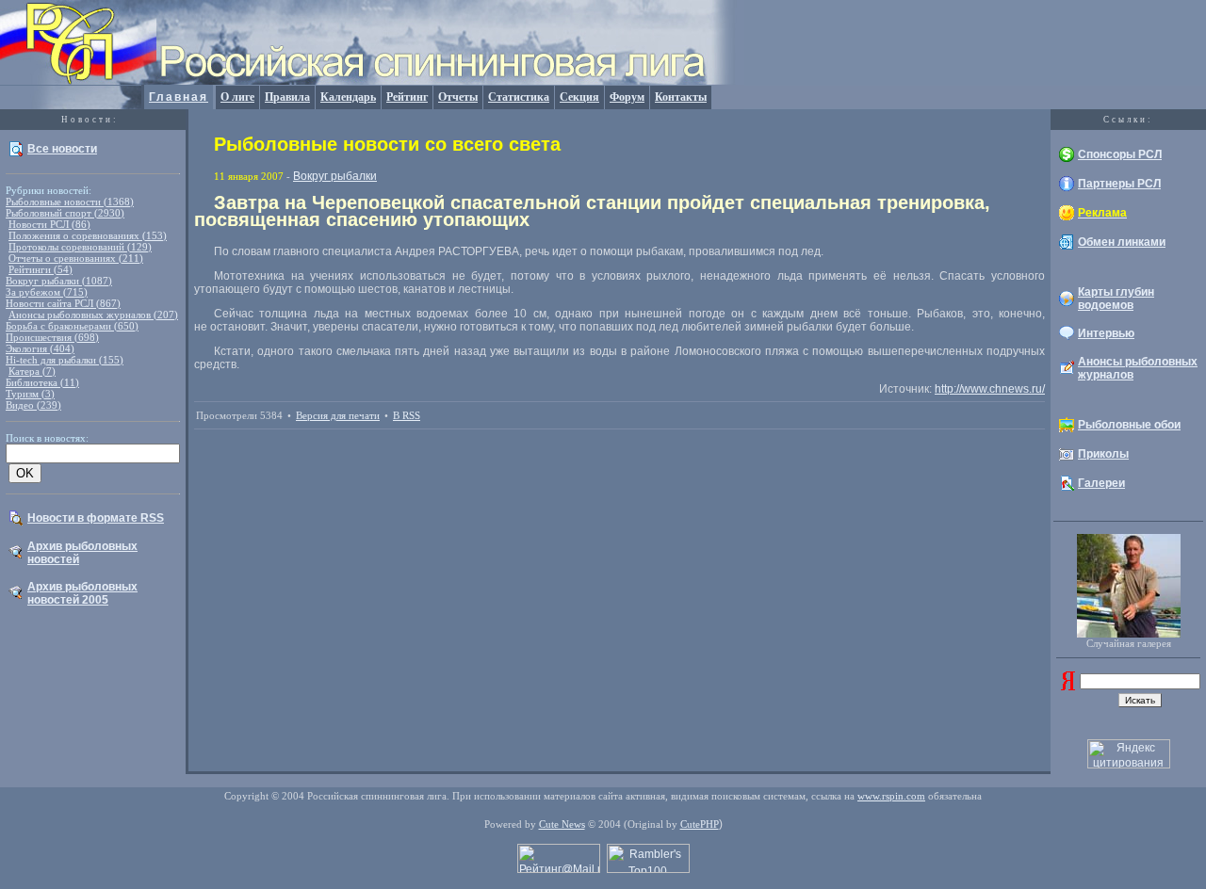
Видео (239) (33, 405)
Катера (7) (32, 371)
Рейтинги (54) (40, 269)
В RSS (406, 415)
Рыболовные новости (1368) (70, 201)
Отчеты (458, 97)
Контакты (681, 97)
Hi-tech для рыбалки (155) (64, 359)
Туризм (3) (30, 393)
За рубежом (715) (47, 292)
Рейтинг (407, 97)
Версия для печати (338, 415)
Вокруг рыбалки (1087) (59, 280)
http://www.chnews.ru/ (990, 389)
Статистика (518, 97)
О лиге (237, 97)
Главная (178, 97)
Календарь (348, 97)
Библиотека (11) (42, 382)
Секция (579, 97)
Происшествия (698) (52, 337)
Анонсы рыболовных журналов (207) (93, 314)
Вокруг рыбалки (335, 176)
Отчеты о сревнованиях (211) (75, 258)
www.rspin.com (891, 795)
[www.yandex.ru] (1068, 686)
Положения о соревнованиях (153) (87, 235)
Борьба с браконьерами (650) (72, 325)
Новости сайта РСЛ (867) (63, 303)
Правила (287, 97)
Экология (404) (40, 348)
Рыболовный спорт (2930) (65, 212)
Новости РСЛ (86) (49, 224)
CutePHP (699, 824)
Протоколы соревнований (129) (80, 246)
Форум (627, 97)
